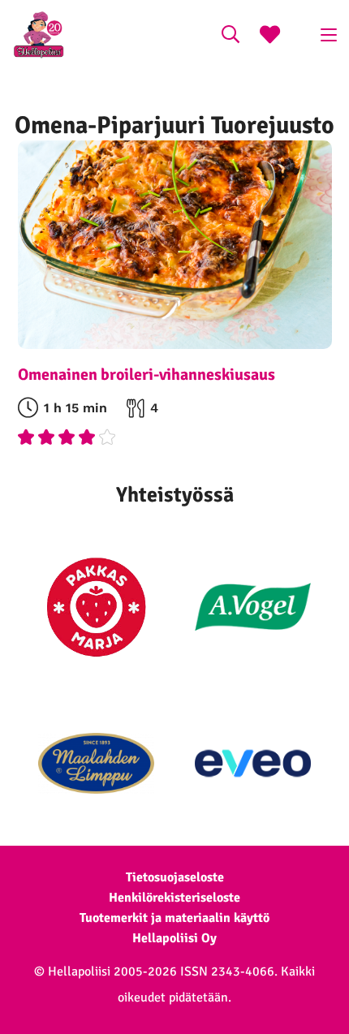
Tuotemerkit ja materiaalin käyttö (174, 918)
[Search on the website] (230, 36)
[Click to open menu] (329, 34)
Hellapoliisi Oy (174, 938)
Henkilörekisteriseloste (174, 898)
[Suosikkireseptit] (270, 36)
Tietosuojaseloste (175, 877)
